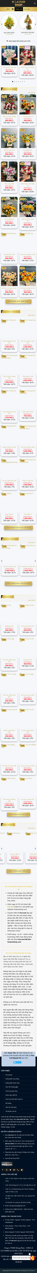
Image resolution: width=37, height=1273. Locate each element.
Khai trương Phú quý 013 (9, 342)
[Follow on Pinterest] (21, 1170)
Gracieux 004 (27, 660)
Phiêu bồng (24, 854)
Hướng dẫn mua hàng (12, 1079)
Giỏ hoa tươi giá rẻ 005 (28, 254)
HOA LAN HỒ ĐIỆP (10, 539)
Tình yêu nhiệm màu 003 (9, 696)
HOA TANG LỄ (8, 825)
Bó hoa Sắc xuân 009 (9, 766)
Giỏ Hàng (8, 1103)
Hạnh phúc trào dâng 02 (27, 68)
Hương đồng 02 (9, 219)
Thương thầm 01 (28, 116)
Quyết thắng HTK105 (9, 447)
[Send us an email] (14, 1170)
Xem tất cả (31, 92)
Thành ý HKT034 (27, 481)
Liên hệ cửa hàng (10, 1107)
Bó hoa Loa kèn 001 (27, 799)
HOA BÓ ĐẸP (8, 597)
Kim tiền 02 (27, 514)
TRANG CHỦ (18, 9)
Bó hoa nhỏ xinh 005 (27, 695)
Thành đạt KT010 (27, 376)
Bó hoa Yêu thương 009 (9, 800)
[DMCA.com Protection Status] (7, 1164)
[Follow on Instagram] (6, 1170)
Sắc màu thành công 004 (27, 342)
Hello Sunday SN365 (9, 116)
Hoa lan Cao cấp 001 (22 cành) (24, 567)
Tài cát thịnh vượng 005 (9, 377)
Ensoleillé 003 (27, 150)
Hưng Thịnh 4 (9, 514)
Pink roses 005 (9, 184)
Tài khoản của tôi (10, 1111)
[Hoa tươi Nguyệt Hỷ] (18, 3)
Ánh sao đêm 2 (5, 854)
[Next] (35, 24)
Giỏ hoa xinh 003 (9, 150)
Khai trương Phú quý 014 (9, 412)
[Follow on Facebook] (3, 1170)
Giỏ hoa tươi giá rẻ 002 (9, 288)
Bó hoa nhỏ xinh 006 (9, 67)
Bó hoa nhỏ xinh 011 (27, 626)
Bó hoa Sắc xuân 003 (28, 766)
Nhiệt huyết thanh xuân (9, 731)
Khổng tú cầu (9, 626)
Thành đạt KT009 (27, 411)
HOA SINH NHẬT (9, 89)
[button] (8, 9)
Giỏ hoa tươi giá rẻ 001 (28, 288)
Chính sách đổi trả (11, 1095)
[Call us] (18, 1170)
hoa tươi (10, 907)
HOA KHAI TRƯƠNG (11, 312)
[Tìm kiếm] (35, 3)
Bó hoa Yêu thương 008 (28, 731)
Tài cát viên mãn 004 (9, 481)
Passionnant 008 (9, 254)
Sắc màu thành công (27, 447)
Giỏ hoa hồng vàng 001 (28, 220)
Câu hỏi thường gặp (11, 1087)
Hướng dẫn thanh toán (12, 1083)
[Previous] (2, 24)
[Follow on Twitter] (10, 1170)
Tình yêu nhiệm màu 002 (9, 660)
